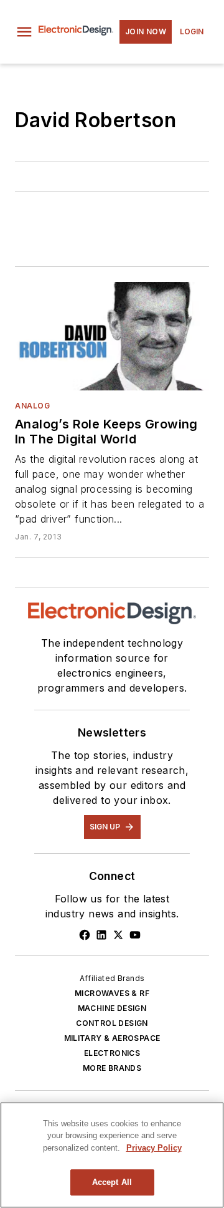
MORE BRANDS (112, 1068)
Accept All (112, 1182)
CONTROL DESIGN (112, 1023)
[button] (24, 31)
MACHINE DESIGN (112, 1008)
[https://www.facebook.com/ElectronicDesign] (84, 935)
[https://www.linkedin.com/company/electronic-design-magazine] (101, 935)
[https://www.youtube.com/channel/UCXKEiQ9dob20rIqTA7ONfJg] (135, 935)
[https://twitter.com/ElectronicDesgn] (118, 935)
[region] (112, 1155)
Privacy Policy (154, 1147)
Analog (32, 405)
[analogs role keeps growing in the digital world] (112, 336)
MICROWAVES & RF (112, 993)
